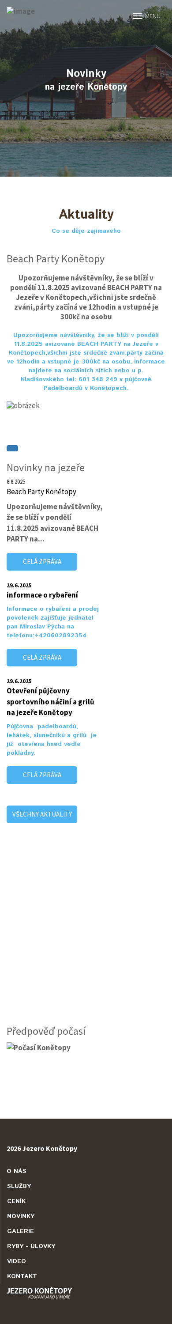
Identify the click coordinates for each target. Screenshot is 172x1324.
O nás (16, 1171)
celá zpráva (42, 561)
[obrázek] (86, 405)
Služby (19, 1186)
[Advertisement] (86, 930)
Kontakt (22, 1276)
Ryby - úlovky (31, 1246)
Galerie (20, 1231)
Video (16, 1261)
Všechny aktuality (42, 814)
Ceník (16, 1201)
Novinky (20, 1216)
